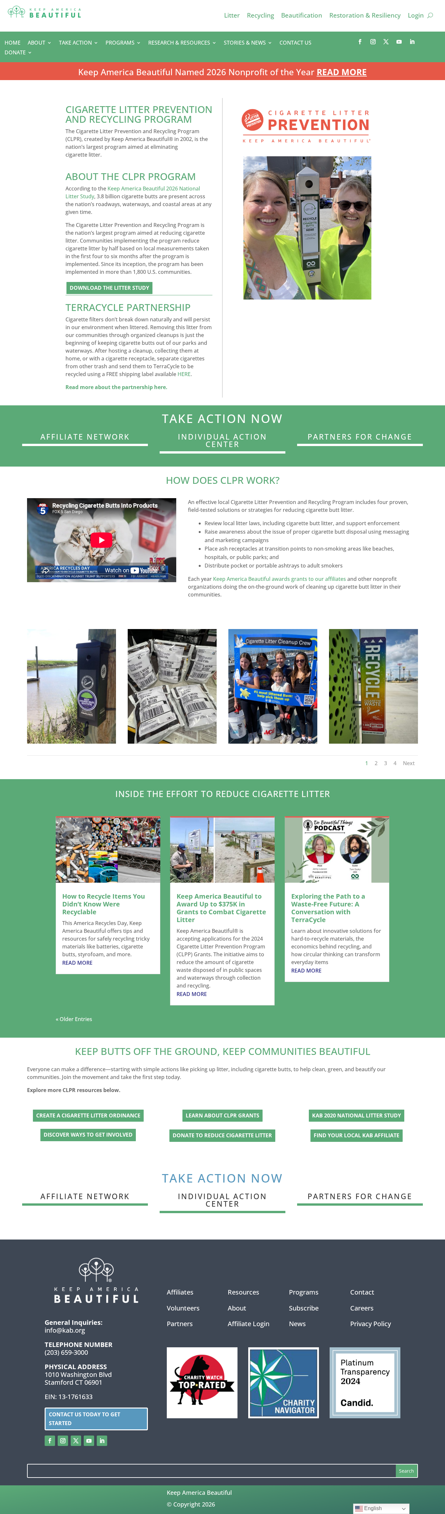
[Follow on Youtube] (399, 41)
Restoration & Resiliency (365, 16)
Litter (232, 16)
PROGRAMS (120, 43)
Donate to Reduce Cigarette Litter (222, 1135)
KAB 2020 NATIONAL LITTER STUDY (356, 1115)
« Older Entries (74, 1019)
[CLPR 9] (172, 741)
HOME (13, 43)
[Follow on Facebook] (360, 41)
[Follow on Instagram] (373, 41)
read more (77, 962)
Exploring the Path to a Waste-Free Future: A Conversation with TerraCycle (328, 908)
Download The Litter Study (109, 287)
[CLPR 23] (373, 741)
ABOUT (36, 43)
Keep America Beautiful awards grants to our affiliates (279, 578)
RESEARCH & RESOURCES (179, 43)
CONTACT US (295, 43)
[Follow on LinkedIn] (412, 41)
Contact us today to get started (84, 1419)
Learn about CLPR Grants (222, 1115)
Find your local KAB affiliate (356, 1135)
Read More (342, 72)
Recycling (260, 16)
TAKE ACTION (75, 43)
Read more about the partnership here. (116, 387)
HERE (184, 374)
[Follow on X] (386, 41)
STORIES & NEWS (245, 43)
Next (409, 763)
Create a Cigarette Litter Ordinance (88, 1115)
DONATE (15, 53)
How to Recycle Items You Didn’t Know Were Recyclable (103, 904)
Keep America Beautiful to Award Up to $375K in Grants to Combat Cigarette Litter (221, 908)
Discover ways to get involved (88, 1134)
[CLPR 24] (71, 741)
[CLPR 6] (272, 741)
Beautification (301, 16)
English (372, 1508)
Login (416, 16)
